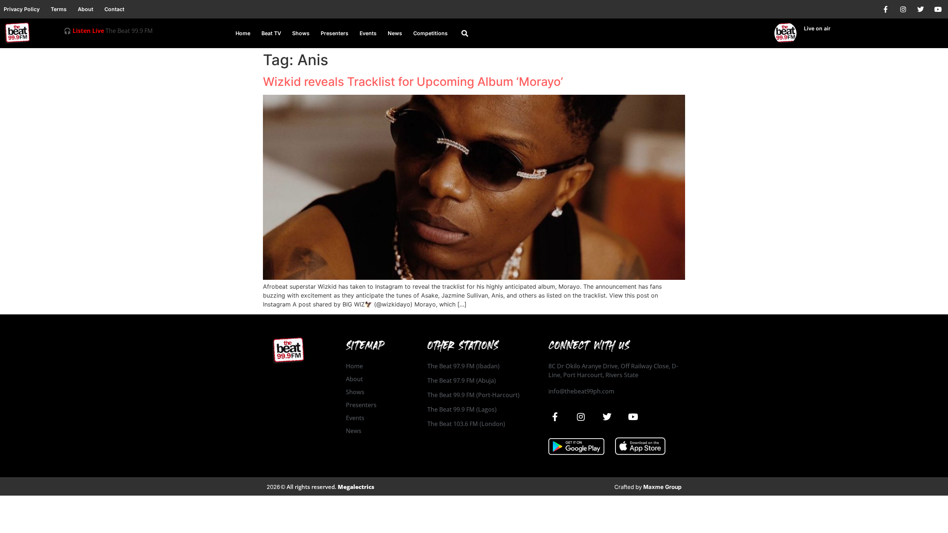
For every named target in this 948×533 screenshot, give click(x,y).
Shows (301, 33)
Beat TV (271, 33)
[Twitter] (920, 9)
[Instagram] (903, 9)
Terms (59, 9)
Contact (114, 9)
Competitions (430, 33)
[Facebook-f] (885, 9)
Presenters (334, 33)
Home (243, 33)
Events (368, 33)
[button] (465, 33)
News (395, 33)
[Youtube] (938, 9)
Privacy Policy (22, 9)
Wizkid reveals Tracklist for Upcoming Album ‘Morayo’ (413, 81)
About (85, 9)
